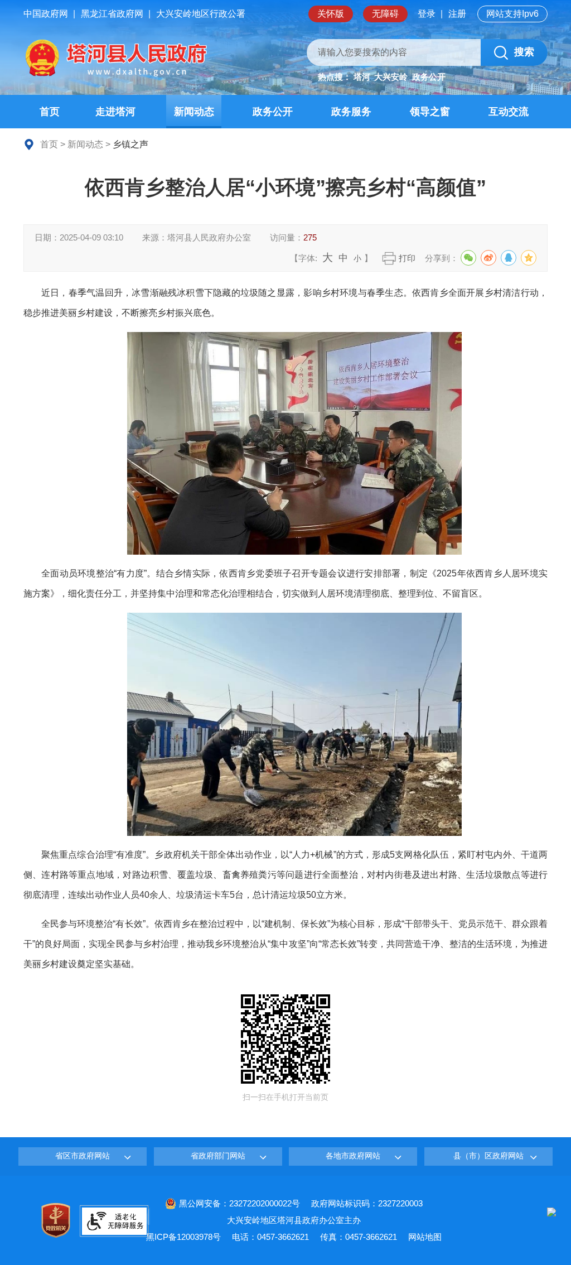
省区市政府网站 (82, 1155)
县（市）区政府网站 (488, 1155)
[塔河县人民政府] (115, 58)
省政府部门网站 (218, 1155)
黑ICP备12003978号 (183, 1237)
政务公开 (429, 76)
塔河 (362, 76)
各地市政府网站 (353, 1155)
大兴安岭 (391, 76)
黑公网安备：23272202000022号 (239, 1203)
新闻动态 (85, 144)
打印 (407, 258)
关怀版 (330, 13)
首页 (49, 144)
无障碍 (385, 13)
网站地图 (425, 1237)
